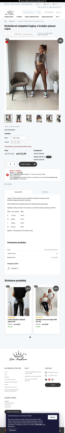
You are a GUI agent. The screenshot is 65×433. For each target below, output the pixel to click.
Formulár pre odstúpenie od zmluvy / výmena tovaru (11, 390)
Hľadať (39, 12)
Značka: (42, 34)
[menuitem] (10, 16)
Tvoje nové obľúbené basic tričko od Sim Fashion (33, 372)
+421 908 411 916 (52, 375)
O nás (6, 372)
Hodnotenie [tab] (45, 192)
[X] (49, 379)
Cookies (6, 384)
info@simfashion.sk (53, 372)
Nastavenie (12, 430)
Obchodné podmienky (26, 4)
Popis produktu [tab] (18, 192)
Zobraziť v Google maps (13, 411)
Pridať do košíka (25, 164)
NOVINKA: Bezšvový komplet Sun (33, 376)
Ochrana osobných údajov (11, 382)
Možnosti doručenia (39, 159)
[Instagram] (52, 379)
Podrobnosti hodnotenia (28, 34)
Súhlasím (52, 417)
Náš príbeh (7, 4)
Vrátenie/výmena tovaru (11, 387)
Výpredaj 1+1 (15, 268)
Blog (12, 4)
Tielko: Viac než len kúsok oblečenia (31, 379)
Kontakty (17, 4)
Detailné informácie (10, 129)
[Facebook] (46, 379)
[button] (30, 337)
